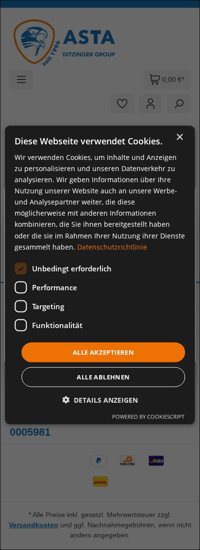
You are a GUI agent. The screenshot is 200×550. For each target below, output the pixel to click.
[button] (100, 400)
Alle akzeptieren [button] (103, 351)
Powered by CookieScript (148, 416)
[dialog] (100, 275)
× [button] (179, 137)
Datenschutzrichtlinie (112, 246)
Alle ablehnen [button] (103, 377)
